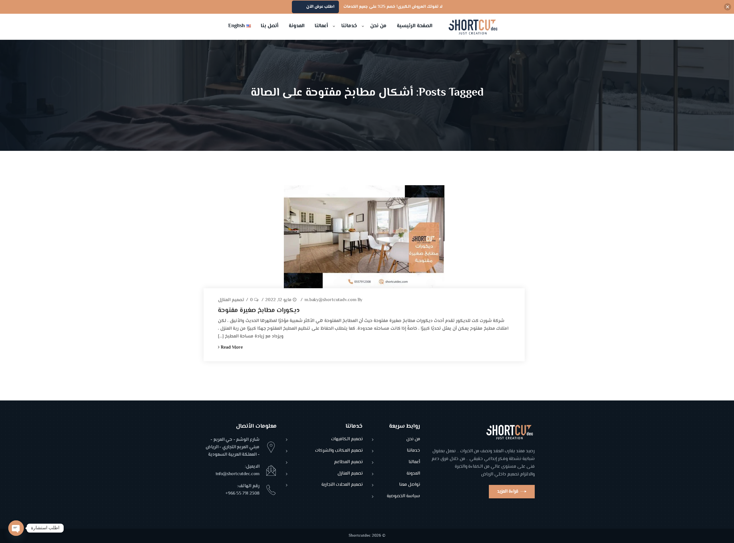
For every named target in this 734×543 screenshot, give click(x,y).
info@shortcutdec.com (237, 474)
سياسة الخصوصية (403, 496)
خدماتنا (413, 451)
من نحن (413, 439)
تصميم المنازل (231, 300)
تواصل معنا (409, 485)
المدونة (413, 474)
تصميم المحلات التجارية (342, 485)
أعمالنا (414, 462)
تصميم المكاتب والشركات (339, 451)
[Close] (727, 7)
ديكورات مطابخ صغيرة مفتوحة (259, 310)
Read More (231, 347)
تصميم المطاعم (348, 462)
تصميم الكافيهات (347, 439)
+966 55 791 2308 (242, 493)
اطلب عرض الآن (320, 6)
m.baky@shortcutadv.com (330, 300)
